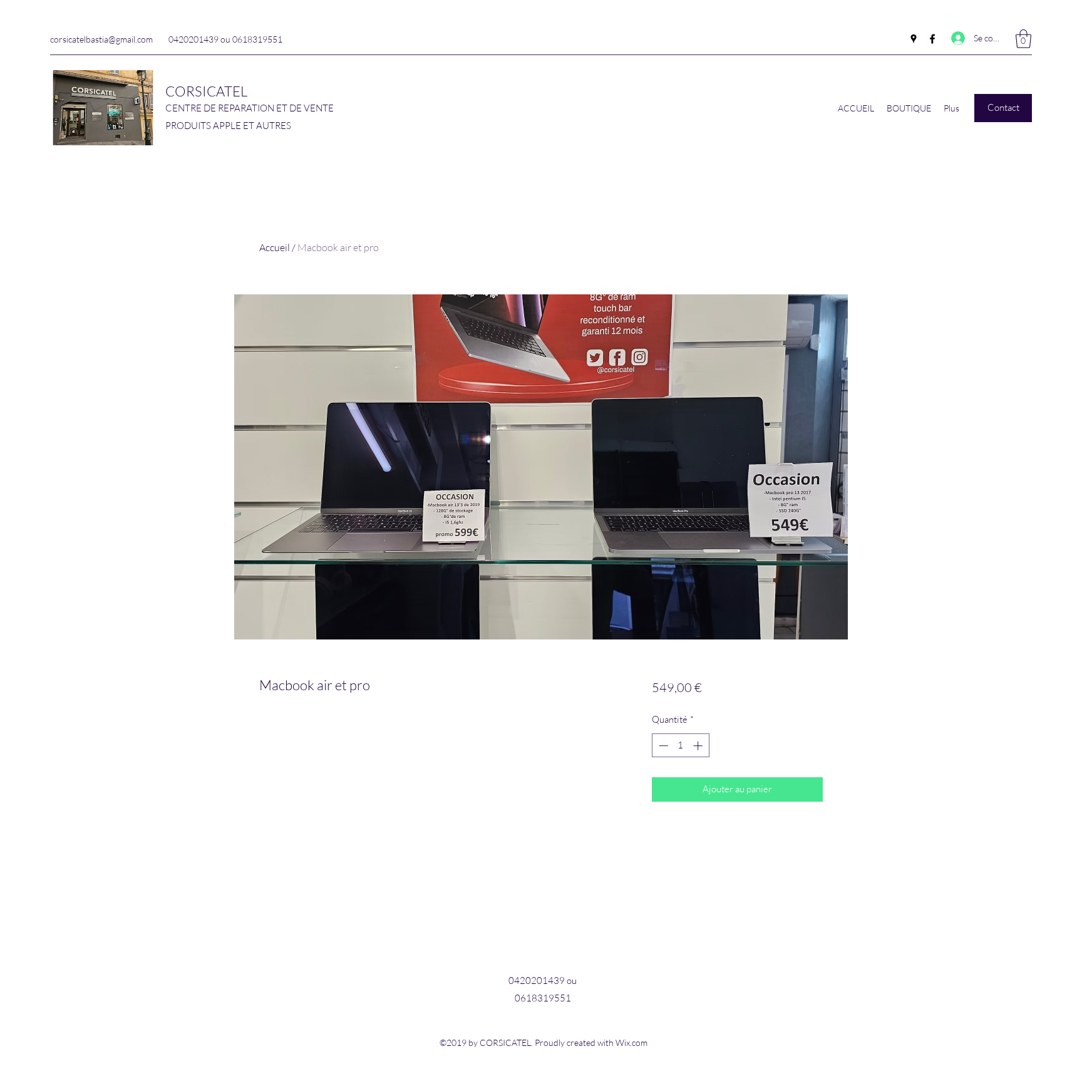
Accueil (274, 247)
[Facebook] (932, 39)
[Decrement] (662, 745)
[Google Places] (913, 39)
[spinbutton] (680, 745)
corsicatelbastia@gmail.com (101, 39)
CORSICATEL (206, 91)
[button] (1023, 38)
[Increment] (699, 745)
